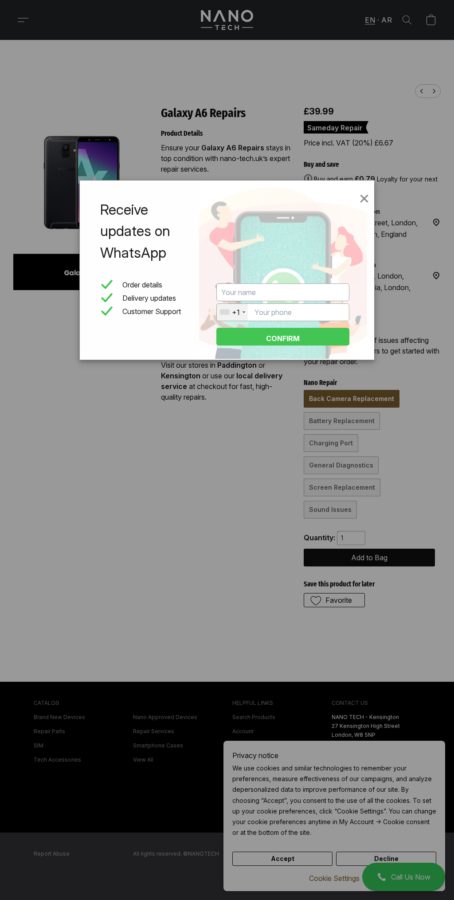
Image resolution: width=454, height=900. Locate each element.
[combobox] (232, 312)
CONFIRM (283, 338)
